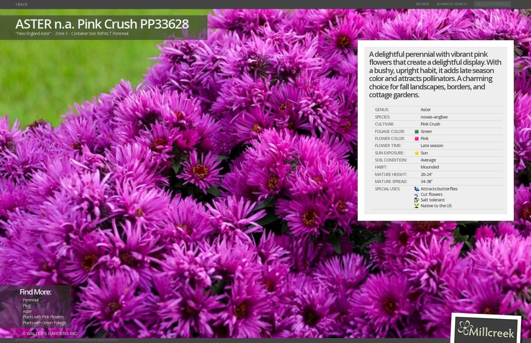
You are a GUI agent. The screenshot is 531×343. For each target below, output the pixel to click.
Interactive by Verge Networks (98, 340)
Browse (422, 4)
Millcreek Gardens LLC (37, 340)
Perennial (30, 300)
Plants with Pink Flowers (43, 317)
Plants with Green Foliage (44, 322)
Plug (26, 305)
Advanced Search (452, 4)
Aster (27, 311)
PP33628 (164, 23)
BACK (21, 4)
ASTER (33, 23)
